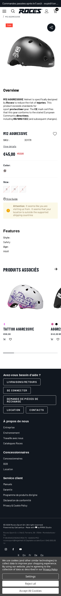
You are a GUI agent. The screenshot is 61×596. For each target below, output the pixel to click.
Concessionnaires (12, 458)
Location (13, 409)
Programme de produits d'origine (20, 494)
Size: (6, 181)
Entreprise (9, 427)
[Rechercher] (13, 11)
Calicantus (19, 527)
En (24, 555)
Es (42, 555)
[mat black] (56, 324)
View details (9, 146)
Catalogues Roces (13, 443)
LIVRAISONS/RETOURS (22, 381)
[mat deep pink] (52, 324)
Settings (31, 576)
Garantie (7, 489)
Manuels (7, 484)
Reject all (30, 583)
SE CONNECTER (17, 390)
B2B (5, 463)
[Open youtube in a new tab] (20, 549)
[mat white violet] (4, 324)
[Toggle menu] (4, 11)
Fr (30, 555)
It (18, 555)
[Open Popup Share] (51, 27)
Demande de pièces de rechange (22, 400)
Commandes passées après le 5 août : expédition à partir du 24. (30, 3)
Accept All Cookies (30, 591)
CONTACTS (36, 409)
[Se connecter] (46, 11)
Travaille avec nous (13, 438)
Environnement (11, 432)
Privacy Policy (50, 569)
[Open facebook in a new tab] (13, 549)
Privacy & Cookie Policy (15, 505)
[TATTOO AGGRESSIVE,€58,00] (25, 296)
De (35, 555)
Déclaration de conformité (17, 500)
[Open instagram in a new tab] (5, 549)
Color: (7, 165)
